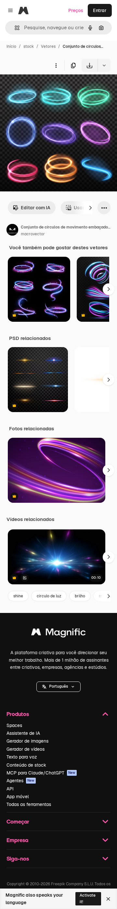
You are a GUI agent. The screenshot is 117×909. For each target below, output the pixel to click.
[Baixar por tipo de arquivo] (104, 65)
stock (28, 46)
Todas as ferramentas (28, 804)
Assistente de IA (23, 733)
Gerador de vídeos (25, 749)
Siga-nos (17, 858)
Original (41, 87)
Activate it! (88, 898)
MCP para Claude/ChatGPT (40, 773)
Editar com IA (35, 208)
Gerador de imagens (27, 741)
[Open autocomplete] (14, 27)
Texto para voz (21, 757)
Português (58, 686)
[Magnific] (58, 634)
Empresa (17, 840)
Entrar (100, 10)
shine (18, 596)
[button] (58, 687)
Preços (75, 10)
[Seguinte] (90, 207)
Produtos (17, 713)
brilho (80, 596)
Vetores (48, 46)
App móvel (17, 796)
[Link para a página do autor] (12, 231)
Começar (17, 821)
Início (11, 46)
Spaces (14, 725)
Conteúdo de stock (26, 765)
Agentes (20, 781)
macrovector (33, 234)
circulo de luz (49, 596)
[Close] (108, 899)
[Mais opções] (55, 65)
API (10, 789)
